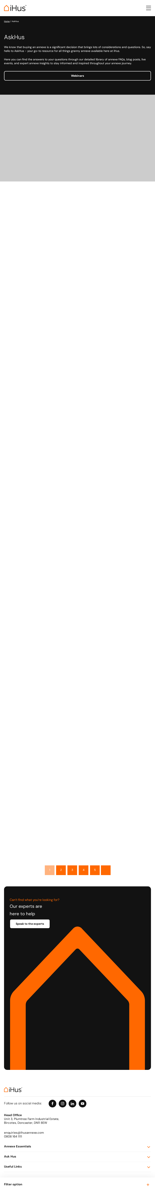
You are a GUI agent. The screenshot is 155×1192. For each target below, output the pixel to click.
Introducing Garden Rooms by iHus (85, 555)
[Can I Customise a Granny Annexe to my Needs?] (31, 385)
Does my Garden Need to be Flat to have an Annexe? (98, 332)
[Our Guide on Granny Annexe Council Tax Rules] (31, 273)
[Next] (106, 870)
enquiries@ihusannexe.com (24, 1132)
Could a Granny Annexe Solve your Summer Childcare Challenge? (98, 220)
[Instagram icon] (62, 1103)
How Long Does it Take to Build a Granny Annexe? (95, 443)
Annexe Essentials (17, 1146)
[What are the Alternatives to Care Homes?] (31, 664)
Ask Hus (10, 1156)
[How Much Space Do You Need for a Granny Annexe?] (31, 720)
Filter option (13, 1184)
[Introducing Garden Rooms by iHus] (31, 552)
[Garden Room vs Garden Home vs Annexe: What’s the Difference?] (31, 497)
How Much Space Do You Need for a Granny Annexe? (98, 722)
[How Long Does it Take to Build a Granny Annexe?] (31, 441)
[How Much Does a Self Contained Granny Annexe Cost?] (31, 831)
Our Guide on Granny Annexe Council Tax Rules (94, 276)
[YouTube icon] (82, 1103)
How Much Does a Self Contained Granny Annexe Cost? (100, 834)
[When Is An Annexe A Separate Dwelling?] (31, 608)
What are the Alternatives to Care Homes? (90, 667)
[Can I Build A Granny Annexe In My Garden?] (31, 776)
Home (7, 21)
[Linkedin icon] (72, 1103)
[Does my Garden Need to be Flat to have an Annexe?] (31, 329)
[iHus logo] (15, 8)
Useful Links (13, 1166)
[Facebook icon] (52, 1103)
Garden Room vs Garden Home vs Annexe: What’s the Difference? (98, 499)
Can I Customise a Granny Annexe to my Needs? (95, 387)
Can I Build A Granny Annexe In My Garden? (91, 778)
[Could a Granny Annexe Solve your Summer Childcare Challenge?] (31, 218)
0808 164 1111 (13, 1136)
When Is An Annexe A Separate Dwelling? (89, 611)
